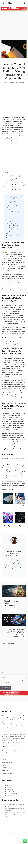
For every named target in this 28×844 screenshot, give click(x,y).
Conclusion (8, 216)
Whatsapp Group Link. (15, 834)
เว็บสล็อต (5, 767)
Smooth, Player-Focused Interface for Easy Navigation (13, 197)
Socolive (4, 252)
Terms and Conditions (13, 793)
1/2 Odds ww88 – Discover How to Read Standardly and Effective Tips (12, 220)
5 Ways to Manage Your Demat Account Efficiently (12, 225)
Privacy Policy (11, 791)
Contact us (10, 787)
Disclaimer (10, 789)
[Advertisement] (14, 25)
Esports (11, 392)
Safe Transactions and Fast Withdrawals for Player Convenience (12, 208)
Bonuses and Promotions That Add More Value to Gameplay (13, 213)
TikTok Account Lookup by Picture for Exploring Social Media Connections (12, 235)
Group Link (7, 3)
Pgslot (4, 765)
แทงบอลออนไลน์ (7, 762)
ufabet (4, 759)
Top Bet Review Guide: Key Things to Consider (14, 812)
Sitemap (9, 795)
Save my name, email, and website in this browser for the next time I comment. (13, 682)
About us (9, 785)
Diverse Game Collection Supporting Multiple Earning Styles (12, 202)
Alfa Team (21, 82)
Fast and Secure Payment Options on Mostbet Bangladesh (12, 230)
